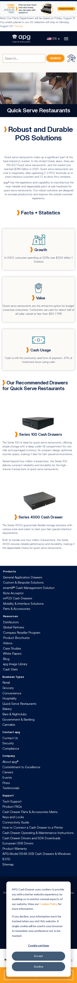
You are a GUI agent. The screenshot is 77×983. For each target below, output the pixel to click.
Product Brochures (16, 638)
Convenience (11, 693)
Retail (6, 682)
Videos (7, 643)
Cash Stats (10, 669)
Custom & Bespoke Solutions (23, 582)
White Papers (12, 653)
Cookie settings (38, 945)
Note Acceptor (13, 593)
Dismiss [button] (18, 26)
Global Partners (13, 627)
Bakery (7, 709)
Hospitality (9, 698)
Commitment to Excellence (21, 767)
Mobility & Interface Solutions (23, 604)
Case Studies (12, 648)
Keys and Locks (13, 817)
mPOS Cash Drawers (17, 598)
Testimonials (10, 788)
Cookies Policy (48, 904)
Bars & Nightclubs (14, 714)
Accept (38, 956)
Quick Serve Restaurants (19, 704)
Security (8, 743)
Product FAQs (12, 806)
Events (7, 777)
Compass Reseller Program (21, 633)
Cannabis (8, 725)
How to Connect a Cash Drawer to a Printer (32, 827)
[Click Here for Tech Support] (72, 58)
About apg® (10, 762)
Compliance (10, 748)
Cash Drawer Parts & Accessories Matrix (29, 812)
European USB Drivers (17, 843)
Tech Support (12, 801)
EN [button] (54, 38)
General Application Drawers (22, 577)
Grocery (8, 688)
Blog (6, 659)
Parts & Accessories (16, 609)
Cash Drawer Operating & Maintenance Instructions (38, 833)
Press (6, 783)
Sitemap (8, 864)
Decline (38, 966)
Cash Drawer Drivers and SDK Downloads (31, 838)
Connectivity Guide (15, 822)
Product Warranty (14, 849)
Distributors (11, 622)
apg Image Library (15, 664)
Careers (7, 772)
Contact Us (10, 738)
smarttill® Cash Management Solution (28, 588)
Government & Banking (18, 719)
